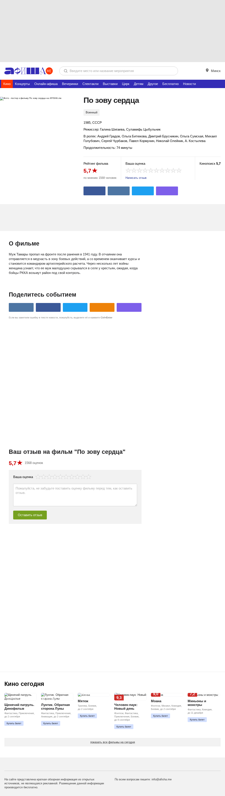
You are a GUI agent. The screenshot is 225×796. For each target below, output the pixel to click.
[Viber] (167, 191)
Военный (91, 112)
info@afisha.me (162, 779)
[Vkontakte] (119, 191)
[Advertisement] (112, 31)
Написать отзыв (136, 177)
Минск (215, 71)
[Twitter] (143, 191)
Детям (138, 84)
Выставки (110, 84)
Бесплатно (170, 84)
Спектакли (90, 84)
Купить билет (14, 723)
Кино (7, 84)
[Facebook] (94, 191)
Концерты (22, 84)
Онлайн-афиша (46, 84)
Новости (189, 84)
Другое (153, 84)
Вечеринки (70, 84)
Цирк (125, 84)
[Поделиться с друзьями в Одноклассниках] (102, 307)
